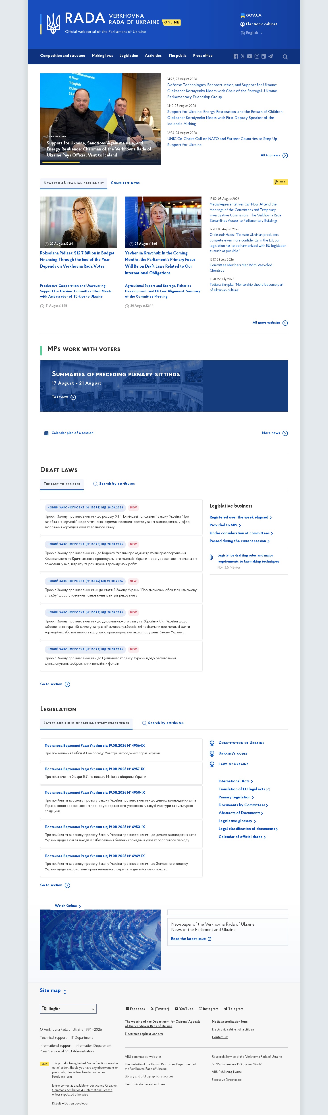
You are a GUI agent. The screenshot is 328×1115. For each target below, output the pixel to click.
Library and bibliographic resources (149, 1076)
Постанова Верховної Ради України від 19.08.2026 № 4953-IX (95, 827)
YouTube (186, 1009)
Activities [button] (153, 56)
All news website (266, 323)
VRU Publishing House (227, 1072)
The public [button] (177, 56)
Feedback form (62, 1077)
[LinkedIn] (264, 56)
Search (117, 484)
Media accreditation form (229, 1022)
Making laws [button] (102, 56)
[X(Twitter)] (243, 56)
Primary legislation (235, 798)
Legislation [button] (129, 56)
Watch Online (66, 906)
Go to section (51, 684)
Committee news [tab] (125, 183)
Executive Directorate (227, 1080)
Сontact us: (220, 1037)
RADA (85, 19)
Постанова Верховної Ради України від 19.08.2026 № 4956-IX (95, 746)
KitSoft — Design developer (70, 1103)
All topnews (270, 155)
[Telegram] (270, 57)
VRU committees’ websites (143, 1057)
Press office (203, 56)
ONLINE (171, 22)
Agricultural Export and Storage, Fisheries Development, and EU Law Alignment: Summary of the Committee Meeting (162, 291)
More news (271, 433)
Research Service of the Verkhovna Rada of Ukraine (247, 1057)
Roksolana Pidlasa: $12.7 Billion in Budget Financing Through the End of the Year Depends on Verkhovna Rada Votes (77, 260)
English (252, 33)
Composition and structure (62, 56)
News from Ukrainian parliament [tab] (74, 183)
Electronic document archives (145, 1084)
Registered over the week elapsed (239, 518)
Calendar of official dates (241, 837)
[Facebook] (236, 56)
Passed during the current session (238, 541)
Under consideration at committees (240, 533)
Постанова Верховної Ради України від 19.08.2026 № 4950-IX (95, 793)
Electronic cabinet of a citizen (233, 1029)
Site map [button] (50, 990)
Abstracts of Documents (239, 813)
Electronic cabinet (261, 24)
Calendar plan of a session (72, 433)
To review (60, 397)
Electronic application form (144, 1034)
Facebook (137, 1009)
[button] (50, 119)
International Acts (234, 781)
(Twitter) (161, 1009)
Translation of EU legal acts (242, 789)
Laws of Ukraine (233, 764)
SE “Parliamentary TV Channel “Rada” (237, 1064)
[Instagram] (257, 56)
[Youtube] (249, 56)
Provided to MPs (224, 525)
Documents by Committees (242, 805)
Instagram (210, 1009)
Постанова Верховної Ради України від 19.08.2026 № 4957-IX (95, 769)
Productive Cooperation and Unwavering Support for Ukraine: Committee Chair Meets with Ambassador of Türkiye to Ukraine (76, 291)
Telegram (235, 1009)
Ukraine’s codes (233, 753)
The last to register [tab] (62, 484)
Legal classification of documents (247, 829)
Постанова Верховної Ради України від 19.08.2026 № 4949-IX (95, 856)
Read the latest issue (189, 939)
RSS (283, 182)
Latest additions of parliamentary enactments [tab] (86, 723)
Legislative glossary (236, 821)
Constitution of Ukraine (241, 743)
